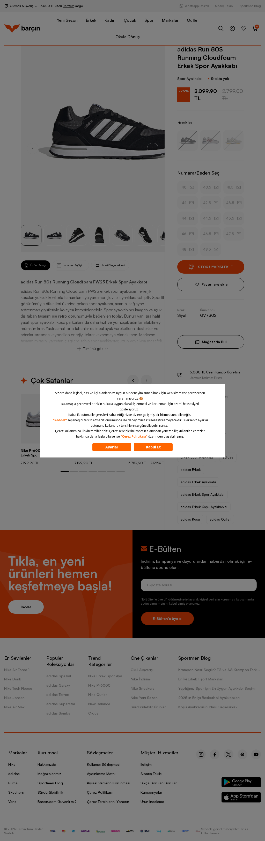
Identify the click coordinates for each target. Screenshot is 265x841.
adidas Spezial (58, 676)
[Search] (221, 28)
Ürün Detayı (38, 265)
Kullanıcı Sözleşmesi (103, 764)
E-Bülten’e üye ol (167, 618)
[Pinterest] (242, 754)
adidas (228, 457)
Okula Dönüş (127, 36)
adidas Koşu (190, 519)
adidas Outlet (220, 519)
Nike (12, 764)
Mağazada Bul (214, 342)
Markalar (170, 20)
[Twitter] (228, 754)
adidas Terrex (57, 694)
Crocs (93, 713)
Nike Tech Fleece (18, 688)
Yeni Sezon (67, 20)
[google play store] (241, 783)
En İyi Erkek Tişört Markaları (200, 679)
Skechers (16, 792)
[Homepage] (22, 28)
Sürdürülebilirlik (50, 792)
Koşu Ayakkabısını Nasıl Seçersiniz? (208, 707)
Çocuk (130, 20)
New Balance (99, 704)
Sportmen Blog (250, 6)
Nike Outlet (97, 694)
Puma (13, 783)
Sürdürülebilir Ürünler (148, 707)
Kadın (110, 20)
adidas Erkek (191, 470)
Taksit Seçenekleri (113, 265)
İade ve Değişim (74, 265)
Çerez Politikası (100, 792)
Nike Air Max (14, 707)
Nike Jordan (14, 697)
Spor (149, 20)
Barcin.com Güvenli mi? (57, 801)
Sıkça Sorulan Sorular (159, 783)
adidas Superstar (60, 704)
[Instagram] (201, 754)
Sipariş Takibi (224, 6)
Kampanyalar (151, 792)
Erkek (91, 20)
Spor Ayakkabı (189, 78)
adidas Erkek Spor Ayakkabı (202, 494)
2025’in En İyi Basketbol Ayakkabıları (209, 697)
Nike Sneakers (142, 688)
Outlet (192, 20)
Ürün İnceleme (152, 801)
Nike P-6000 (99, 685)
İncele (26, 607)
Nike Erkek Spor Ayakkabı (109, 676)
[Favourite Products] (244, 28)
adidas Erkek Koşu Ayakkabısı (204, 507)
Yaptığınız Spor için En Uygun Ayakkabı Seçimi (216, 688)
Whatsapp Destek (197, 6)
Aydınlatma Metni (101, 773)
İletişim (146, 764)
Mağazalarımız (49, 773)
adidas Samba (58, 713)
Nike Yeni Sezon (144, 697)
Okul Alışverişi (142, 669)
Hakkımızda (47, 764)
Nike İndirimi (141, 679)
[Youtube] (256, 754)
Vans (12, 801)
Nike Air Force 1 (17, 669)
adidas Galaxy (58, 685)
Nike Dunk (12, 679)
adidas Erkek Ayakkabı (198, 482)
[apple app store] (241, 798)
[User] (232, 28)
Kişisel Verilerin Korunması (108, 783)
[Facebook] (214, 754)
